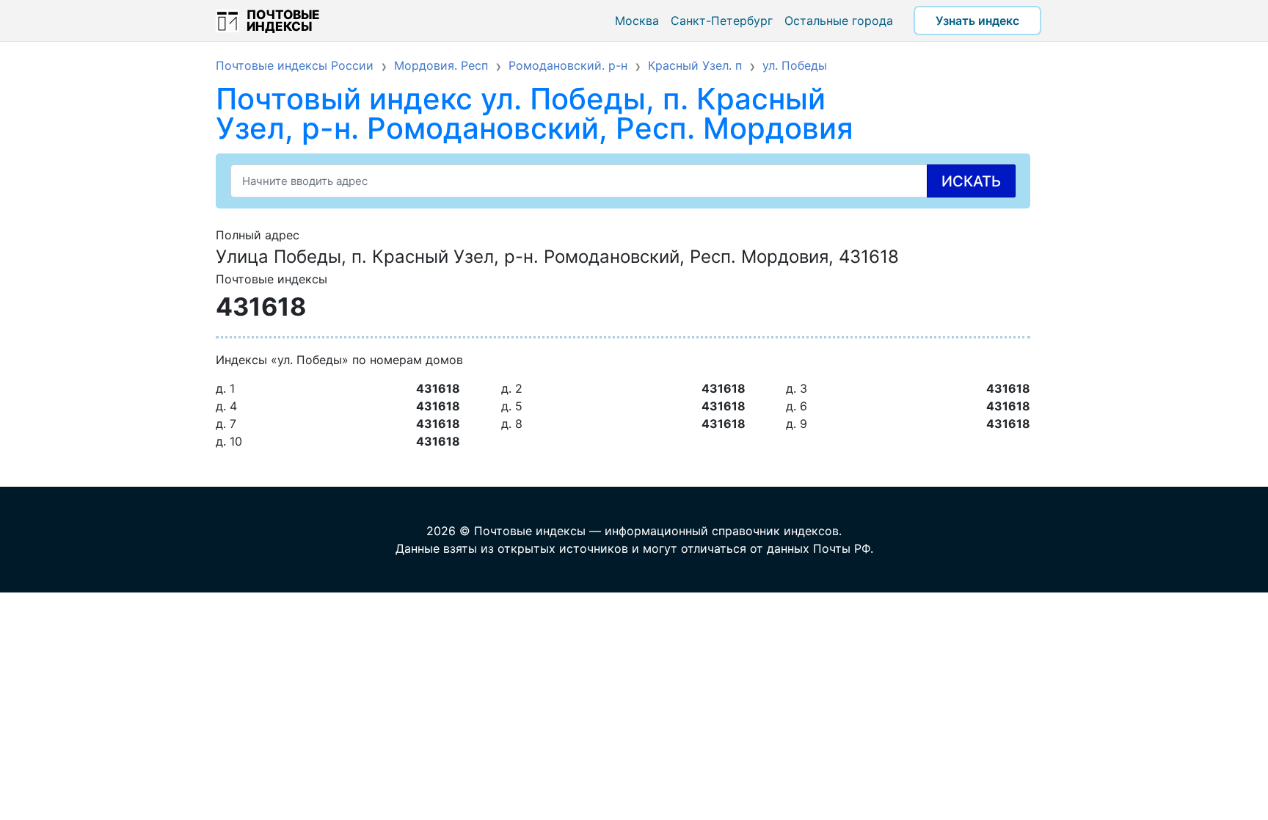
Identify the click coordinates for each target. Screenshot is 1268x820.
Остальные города (838, 20)
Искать (971, 181)
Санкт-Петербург (722, 20)
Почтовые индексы (283, 20)
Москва (637, 20)
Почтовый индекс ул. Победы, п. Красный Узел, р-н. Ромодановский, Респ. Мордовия (534, 113)
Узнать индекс (977, 20)
